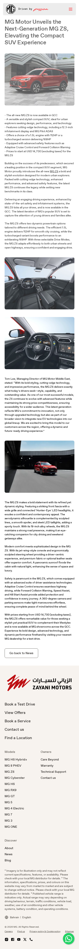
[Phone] (31, 939)
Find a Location (18, 737)
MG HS (10, 784)
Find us (21, 931)
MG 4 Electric (14, 808)
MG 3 (8, 821)
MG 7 (8, 814)
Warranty (47, 766)
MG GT (10, 796)
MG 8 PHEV (13, 766)
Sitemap (69, 931)
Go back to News (21, 653)
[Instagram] (6, 939)
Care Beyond (50, 759)
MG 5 (8, 802)
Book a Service (18, 720)
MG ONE (11, 827)
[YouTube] (19, 939)
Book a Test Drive (20, 704)
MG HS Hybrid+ (16, 759)
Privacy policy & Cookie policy (45, 931)
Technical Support (53, 772)
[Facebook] (13, 939)
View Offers (15, 712)
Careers (9, 931)
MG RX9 (10, 790)
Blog (8, 860)
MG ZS (54, 171)
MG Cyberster (15, 778)
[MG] (10, 9)
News (8, 854)
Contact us (14, 729)
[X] (25, 939)
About (9, 848)
